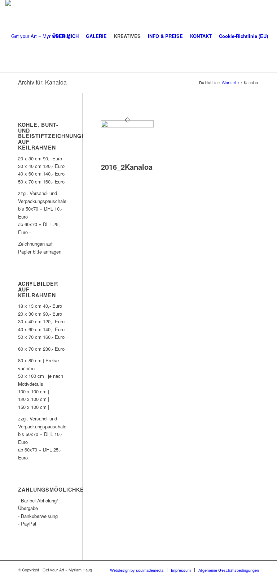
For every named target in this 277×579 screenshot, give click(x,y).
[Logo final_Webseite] (37, 36)
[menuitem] (65, 36)
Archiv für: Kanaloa (42, 82)
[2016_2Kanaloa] (127, 125)
